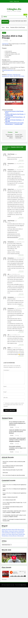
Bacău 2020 (14, 529)
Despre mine (16, 1)
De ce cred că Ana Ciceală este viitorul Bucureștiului (14, 475)
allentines (10, 74)
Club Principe (5, 43)
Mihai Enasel (15, 534)
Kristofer (11, 427)
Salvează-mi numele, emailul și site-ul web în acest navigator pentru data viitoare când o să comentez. (13, 405)
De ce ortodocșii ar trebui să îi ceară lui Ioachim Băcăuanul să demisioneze (17, 423)
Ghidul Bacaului (16, 74)
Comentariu (6, 370)
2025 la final (5, 472)
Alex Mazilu (8, 529)
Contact (11, 1)
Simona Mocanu (13, 535)
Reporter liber (21, 534)
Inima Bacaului (20, 532)
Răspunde (21, 160)
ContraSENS (21, 531)
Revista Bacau (5, 535)
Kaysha (3, 534)
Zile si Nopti (21, 76)
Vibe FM (15, 76)
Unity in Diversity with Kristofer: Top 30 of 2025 (12, 469)
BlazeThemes (23, 584)
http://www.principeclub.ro (12, 237)
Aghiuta (3, 529)
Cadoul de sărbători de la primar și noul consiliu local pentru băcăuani (17, 431)
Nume (5, 386)
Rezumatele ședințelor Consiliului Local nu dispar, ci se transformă (17, 448)
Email (5, 392)
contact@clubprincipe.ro (8, 70)
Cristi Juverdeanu (6, 532)
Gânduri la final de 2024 (12, 497)
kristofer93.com (5, 76)
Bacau (4, 32)
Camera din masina (13, 531)
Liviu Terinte (8, 534)
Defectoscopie (20, 535)
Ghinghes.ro (14, 9)
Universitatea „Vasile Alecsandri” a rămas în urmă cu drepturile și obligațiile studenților (17, 440)
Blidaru (6, 531)
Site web (5, 397)
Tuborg (11, 76)
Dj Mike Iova (13, 532)
